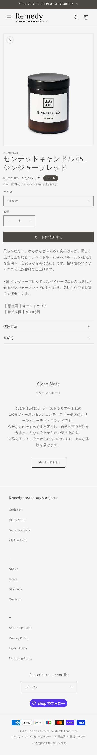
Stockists (15, 589)
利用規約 (60, 736)
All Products (18, 540)
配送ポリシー (78, 736)
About (13, 569)
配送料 (14, 184)
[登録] (71, 687)
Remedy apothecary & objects (46, 730)
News (13, 579)
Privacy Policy (19, 638)
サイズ (7, 192)
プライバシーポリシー (38, 736)
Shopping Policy (20, 658)
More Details (49, 462)
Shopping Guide (20, 628)
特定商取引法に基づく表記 (50, 743)
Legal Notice (18, 648)
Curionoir (16, 510)
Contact (15, 599)
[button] (9, 17)
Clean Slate (17, 520)
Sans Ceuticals (19, 530)
